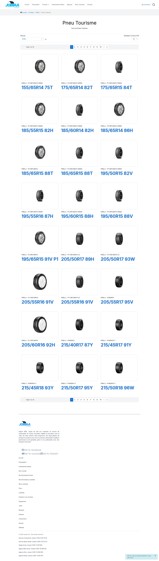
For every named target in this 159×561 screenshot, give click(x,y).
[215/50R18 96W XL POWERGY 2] (119, 368)
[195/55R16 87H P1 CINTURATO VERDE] (40, 196)
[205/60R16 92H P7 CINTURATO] (40, 325)
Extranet (89, 4)
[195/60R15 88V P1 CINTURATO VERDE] (119, 196)
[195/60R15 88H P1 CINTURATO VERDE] (79, 196)
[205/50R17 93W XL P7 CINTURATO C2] (119, 239)
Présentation (36, 4)
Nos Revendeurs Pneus (26, 475)
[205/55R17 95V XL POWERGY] (119, 282)
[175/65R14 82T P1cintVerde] (79, 67)
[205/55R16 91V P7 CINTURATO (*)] (40, 282)
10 (100, 47)
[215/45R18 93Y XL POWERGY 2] (40, 368)
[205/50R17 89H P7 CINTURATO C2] (79, 239)
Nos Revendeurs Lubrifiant (27, 479)
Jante (20, 506)
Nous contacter (23, 484)
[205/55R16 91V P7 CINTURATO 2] (79, 282)
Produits (44, 4)
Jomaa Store (22, 519)
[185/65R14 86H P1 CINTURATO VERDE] (119, 110)
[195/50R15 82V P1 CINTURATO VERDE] (119, 153)
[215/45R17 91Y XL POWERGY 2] (119, 325)
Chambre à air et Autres (26, 497)
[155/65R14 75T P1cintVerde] (40, 67)
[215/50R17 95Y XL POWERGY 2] (79, 368)
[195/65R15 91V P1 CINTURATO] (40, 238)
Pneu (20, 488)
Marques (69, 4)
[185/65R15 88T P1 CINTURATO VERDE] (79, 153)
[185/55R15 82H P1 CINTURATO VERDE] (40, 110)
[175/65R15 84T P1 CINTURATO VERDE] (119, 67)
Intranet (21, 523)
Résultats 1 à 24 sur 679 (131, 36)
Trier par (22, 36)
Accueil (27, 4)
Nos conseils (22, 471)
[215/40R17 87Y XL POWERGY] (79, 325)
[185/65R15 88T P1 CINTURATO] (40, 153)
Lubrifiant (21, 492)
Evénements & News (58, 4)
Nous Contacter (80, 4)
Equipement (22, 501)
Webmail (21, 527)
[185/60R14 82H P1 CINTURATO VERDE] (79, 110)
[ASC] (46, 39)
